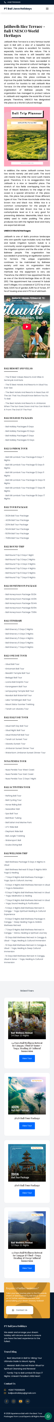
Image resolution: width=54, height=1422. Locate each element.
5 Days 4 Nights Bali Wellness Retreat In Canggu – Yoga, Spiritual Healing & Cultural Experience (25, 911)
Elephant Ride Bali (14, 831)
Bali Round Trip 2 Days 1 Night (19, 555)
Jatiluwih (32, 170)
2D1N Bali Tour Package (16, 524)
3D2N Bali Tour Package (17, 515)
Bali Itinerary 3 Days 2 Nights (19, 629)
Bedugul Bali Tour (13, 677)
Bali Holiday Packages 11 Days (19, 435)
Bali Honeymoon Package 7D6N (20, 612)
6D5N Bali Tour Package (17, 533)
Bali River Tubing (13, 817)
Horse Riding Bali (13, 804)
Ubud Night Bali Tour (15, 730)
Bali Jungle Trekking (15, 835)
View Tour (27, 1058)
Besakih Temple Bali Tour (17, 673)
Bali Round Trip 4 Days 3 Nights (20, 564)
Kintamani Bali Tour (14, 668)
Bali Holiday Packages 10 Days (19, 431)
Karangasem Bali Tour (16, 686)
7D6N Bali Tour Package (17, 538)
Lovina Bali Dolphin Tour (17, 682)
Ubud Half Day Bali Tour (16, 725)
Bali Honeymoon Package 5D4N (21, 603)
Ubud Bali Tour (12, 664)
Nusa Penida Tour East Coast (19, 774)
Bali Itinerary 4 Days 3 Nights (19, 633)
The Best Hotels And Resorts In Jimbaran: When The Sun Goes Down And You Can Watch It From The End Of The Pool (27, 406)
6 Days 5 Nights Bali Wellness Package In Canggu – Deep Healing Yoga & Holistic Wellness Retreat (24, 922)
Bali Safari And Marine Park (18, 822)
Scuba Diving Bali (13, 844)
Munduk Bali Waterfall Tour (18, 695)
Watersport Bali (13, 840)
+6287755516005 (13, 2)
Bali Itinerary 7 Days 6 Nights (19, 647)
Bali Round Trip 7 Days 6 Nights (20, 577)
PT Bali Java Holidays (18, 8)
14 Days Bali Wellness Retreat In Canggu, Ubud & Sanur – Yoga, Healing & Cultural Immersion (24, 959)
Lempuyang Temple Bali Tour (19, 691)
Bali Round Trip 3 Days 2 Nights (20, 559)
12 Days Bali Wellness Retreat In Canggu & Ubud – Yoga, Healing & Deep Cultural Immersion (25, 948)
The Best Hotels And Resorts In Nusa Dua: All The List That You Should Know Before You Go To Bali (26, 395)
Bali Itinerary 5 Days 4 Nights (19, 638)
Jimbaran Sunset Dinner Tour (19, 748)
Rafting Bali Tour (13, 795)
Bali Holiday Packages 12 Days (19, 440)
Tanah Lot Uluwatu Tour (17, 708)
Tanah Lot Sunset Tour (16, 739)
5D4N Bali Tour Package (17, 529)
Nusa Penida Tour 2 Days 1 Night (20, 778)
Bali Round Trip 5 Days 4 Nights (20, 568)
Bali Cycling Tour (13, 800)
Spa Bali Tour (11, 813)
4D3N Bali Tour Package (17, 520)
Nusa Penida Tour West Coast (19, 769)
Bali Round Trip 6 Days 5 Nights (20, 572)
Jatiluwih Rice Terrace (15, 41)
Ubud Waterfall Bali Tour (17, 734)
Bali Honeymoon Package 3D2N (20, 594)
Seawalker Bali (12, 809)
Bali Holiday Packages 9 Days (19, 426)
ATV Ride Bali (11, 827)
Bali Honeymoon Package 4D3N (20, 598)
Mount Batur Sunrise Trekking (19, 704)
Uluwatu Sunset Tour (15, 743)
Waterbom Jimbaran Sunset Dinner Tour (25, 752)
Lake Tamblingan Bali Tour (18, 700)
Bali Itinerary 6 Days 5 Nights (19, 642)
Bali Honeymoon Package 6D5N (20, 607)
